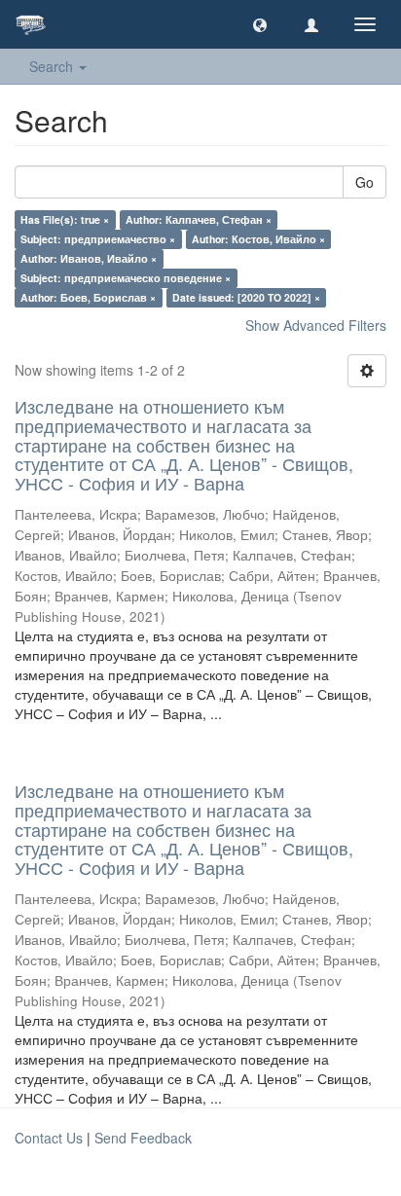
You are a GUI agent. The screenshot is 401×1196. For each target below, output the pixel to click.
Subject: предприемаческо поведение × (125, 278)
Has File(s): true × (64, 219)
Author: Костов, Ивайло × (258, 239)
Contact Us (49, 1137)
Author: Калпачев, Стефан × (199, 219)
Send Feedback (143, 1137)
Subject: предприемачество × (97, 239)
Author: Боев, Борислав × (88, 297)
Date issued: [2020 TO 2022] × (246, 297)
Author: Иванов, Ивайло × (88, 258)
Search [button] (53, 66)
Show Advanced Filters (315, 325)
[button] (259, 24)
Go (364, 182)
